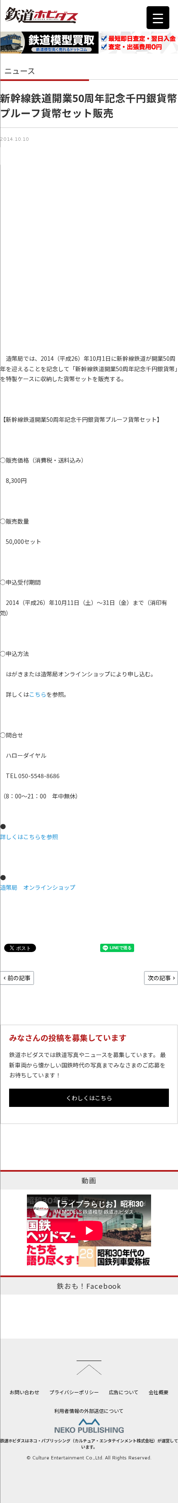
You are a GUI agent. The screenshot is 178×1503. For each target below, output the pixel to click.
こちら (37, 694)
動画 (89, 1180)
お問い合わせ (24, 1391)
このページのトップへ (89, 1367)
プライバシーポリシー (74, 1391)
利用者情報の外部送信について (89, 1410)
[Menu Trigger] (158, 17)
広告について (124, 1391)
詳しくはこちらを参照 (29, 836)
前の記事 (19, 978)
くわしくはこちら (89, 1098)
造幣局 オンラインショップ (37, 887)
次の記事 (159, 978)
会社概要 (158, 1391)
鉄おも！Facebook (89, 1286)
